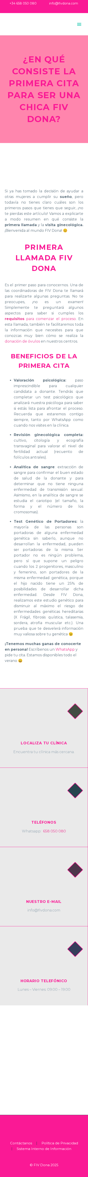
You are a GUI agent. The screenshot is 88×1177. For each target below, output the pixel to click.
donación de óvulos (22, 341)
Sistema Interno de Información (44, 1149)
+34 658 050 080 (23, 3)
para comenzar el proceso (40, 319)
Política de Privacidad (60, 1143)
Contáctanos (21, 1143)
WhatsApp (65, 649)
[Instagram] (44, 10)
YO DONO (49, 31)
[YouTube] (50, 10)
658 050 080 (54, 831)
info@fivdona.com (63, 3)
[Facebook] (37, 10)
